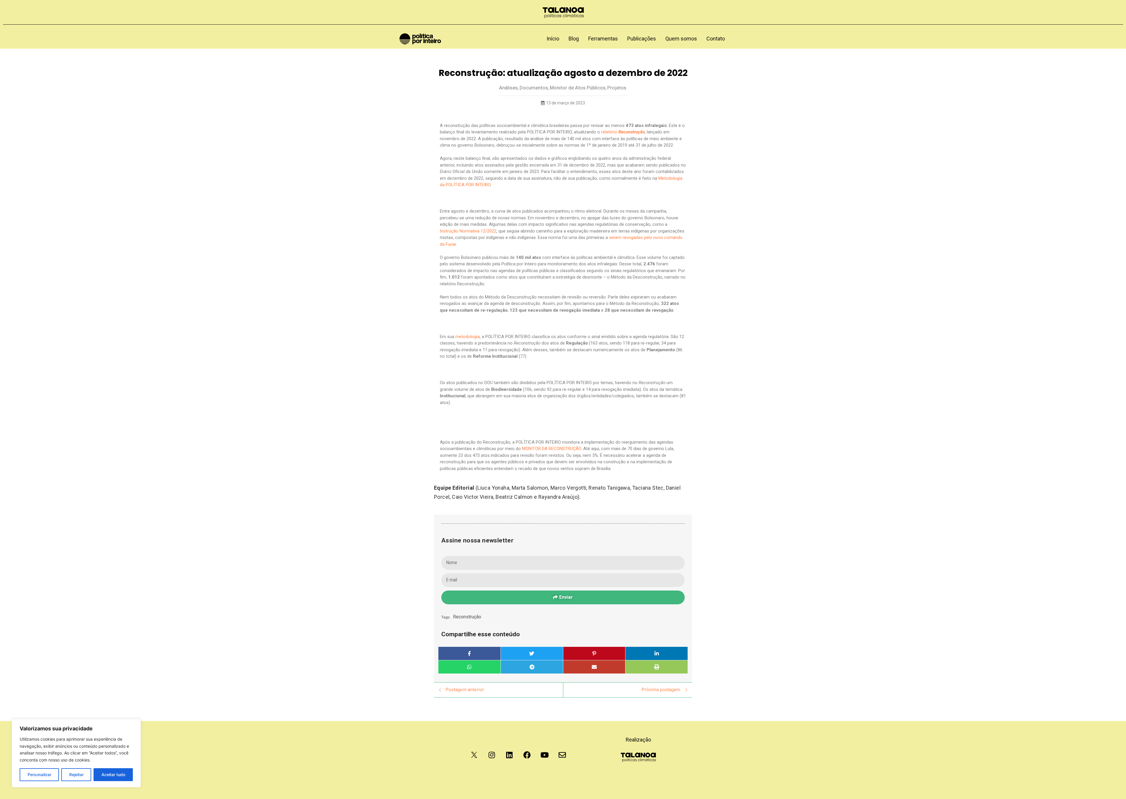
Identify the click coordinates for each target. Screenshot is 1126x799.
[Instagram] (491, 755)
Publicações (641, 38)
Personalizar (39, 774)
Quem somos (681, 38)
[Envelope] (562, 755)
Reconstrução (467, 617)
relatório (623, 132)
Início (553, 38)
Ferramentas (603, 38)
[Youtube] (544, 755)
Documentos (534, 88)
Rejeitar (76, 774)
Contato (715, 38)
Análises (509, 88)
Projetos (616, 88)
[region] (76, 753)
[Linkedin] (509, 755)
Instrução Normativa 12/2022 (468, 231)
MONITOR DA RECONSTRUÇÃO (551, 448)
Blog (574, 38)
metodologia (467, 336)
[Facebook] (527, 755)
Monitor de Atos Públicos (578, 88)
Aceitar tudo (113, 774)
